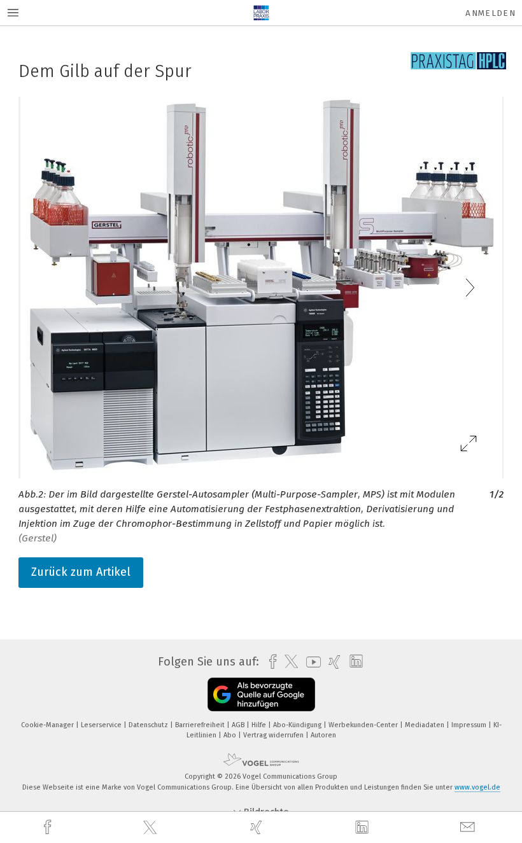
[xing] (258, 827)
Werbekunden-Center (364, 725)
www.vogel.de (477, 787)
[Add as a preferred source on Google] (261, 694)
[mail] (469, 827)
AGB (239, 725)
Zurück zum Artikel (80, 572)
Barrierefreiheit (201, 725)
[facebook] (49, 827)
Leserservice (102, 725)
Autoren (323, 735)
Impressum (469, 725)
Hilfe (259, 725)
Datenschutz (149, 725)
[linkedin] (363, 827)
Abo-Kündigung (298, 725)
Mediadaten (425, 725)
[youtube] (310, 662)
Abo (230, 735)
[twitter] (151, 828)
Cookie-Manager (48, 725)
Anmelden (490, 13)
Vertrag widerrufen (274, 735)
